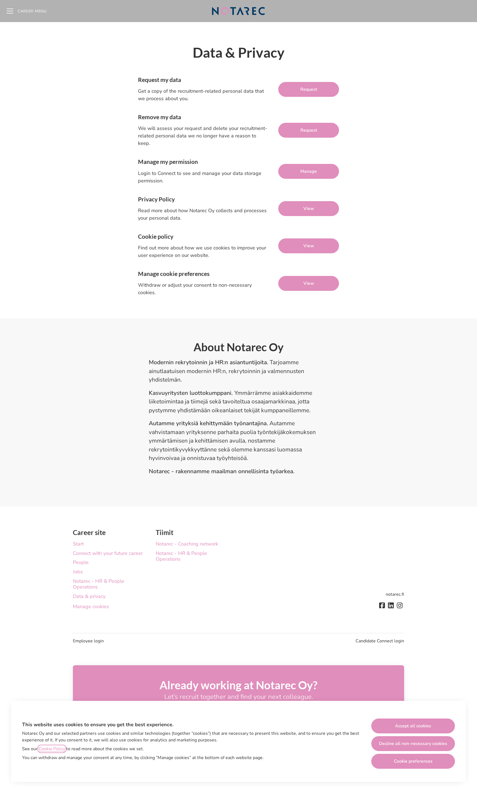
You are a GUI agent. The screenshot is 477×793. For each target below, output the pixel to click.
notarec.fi (395, 594)
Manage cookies (91, 606)
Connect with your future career (108, 553)
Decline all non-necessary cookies (413, 744)
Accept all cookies (413, 726)
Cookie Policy (52, 749)
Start (78, 544)
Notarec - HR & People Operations (98, 584)
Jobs (78, 571)
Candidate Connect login (380, 641)
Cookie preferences (413, 761)
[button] (308, 283)
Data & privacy (89, 596)
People (81, 562)
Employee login (88, 641)
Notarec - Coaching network (187, 544)
